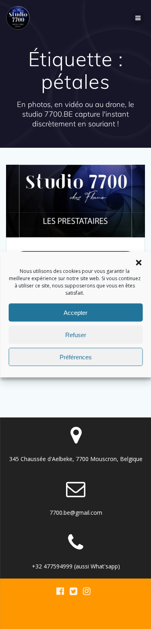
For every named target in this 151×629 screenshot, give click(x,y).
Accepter (75, 312)
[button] (138, 263)
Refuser (75, 334)
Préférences (76, 356)
